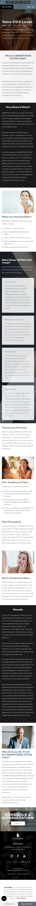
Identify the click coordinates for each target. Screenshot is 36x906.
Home (4, 25)
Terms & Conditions (23, 874)
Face (9, 25)
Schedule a (18, 816)
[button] (4, 898)
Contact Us (18, 823)
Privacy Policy (11, 874)
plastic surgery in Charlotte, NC (15, 776)
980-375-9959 (7, 7)
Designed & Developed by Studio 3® (18, 870)
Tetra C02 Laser (19, 25)
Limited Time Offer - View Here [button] (18, 2)
